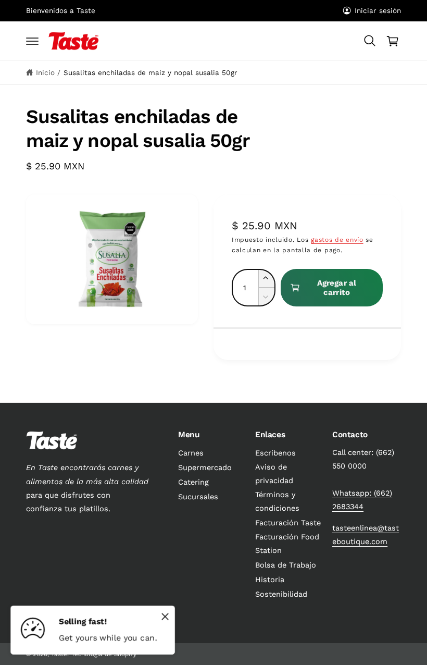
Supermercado (205, 467)
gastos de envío (337, 239)
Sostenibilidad (281, 594)
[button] (32, 41)
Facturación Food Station (287, 544)
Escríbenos (275, 453)
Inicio (45, 72)
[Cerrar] (165, 616)
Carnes (191, 453)
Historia (269, 579)
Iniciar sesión (378, 10)
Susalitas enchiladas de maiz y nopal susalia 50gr (150, 72)
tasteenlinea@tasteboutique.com (365, 535)
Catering (193, 482)
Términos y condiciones (277, 501)
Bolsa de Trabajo (285, 565)
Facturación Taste (288, 523)
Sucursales (198, 496)
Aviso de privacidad (274, 474)
